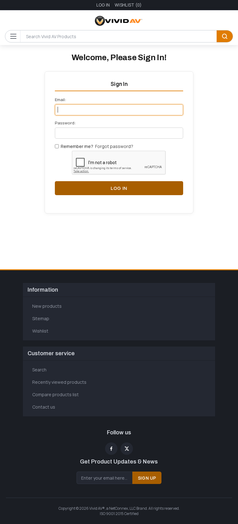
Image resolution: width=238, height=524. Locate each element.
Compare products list (55, 394)
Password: (65, 123)
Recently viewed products (59, 382)
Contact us (43, 407)
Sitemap (40, 318)
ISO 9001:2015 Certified (119, 513)
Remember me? (77, 146)
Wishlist (40, 331)
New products (47, 306)
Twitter (127, 448)
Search (225, 36)
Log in (103, 5)
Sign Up (147, 478)
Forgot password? (114, 146)
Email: (60, 99)
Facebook (111, 448)
